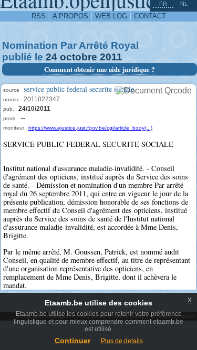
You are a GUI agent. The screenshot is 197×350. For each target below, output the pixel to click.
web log (111, 16)
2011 (111, 56)
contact (150, 16)
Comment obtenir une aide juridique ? (99, 69)
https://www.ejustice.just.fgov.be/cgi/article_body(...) (90, 128)
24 (51, 56)
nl (184, 4)
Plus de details (122, 341)
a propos (70, 16)
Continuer (72, 340)
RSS (39, 16)
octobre (78, 56)
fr (163, 4)
